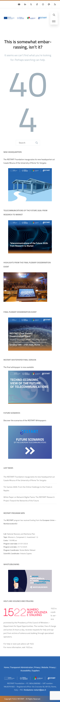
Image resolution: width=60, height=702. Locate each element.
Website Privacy (48, 667)
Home (6, 667)
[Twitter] (31, 4)
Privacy (37, 667)
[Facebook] (37, 4)
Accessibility (26, 670)
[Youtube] (19, 4)
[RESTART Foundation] (25, 20)
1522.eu (29, 647)
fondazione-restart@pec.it (35, 689)
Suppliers (35, 670)
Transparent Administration (21, 667)
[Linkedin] (25, 4)
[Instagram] (43, 4)
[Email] (49, 4)
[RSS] (55, 4)
